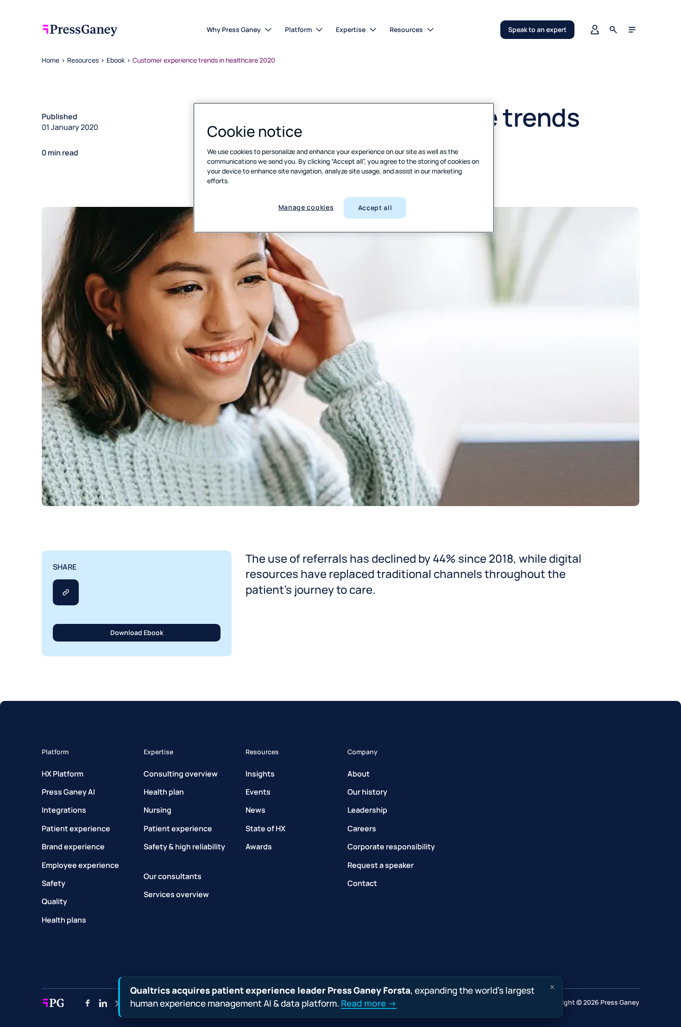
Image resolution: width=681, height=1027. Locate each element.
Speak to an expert (537, 29)
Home (50, 60)
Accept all (375, 207)
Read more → (369, 1003)
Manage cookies (306, 207)
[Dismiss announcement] (552, 987)
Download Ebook (136, 632)
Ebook (116, 60)
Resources (83, 60)
